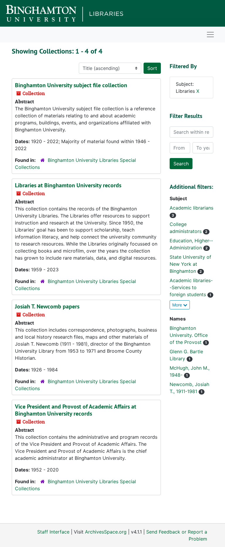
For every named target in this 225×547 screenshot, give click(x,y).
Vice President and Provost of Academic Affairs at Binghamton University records (75, 410)
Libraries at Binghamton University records (68, 185)
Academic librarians (191, 208)
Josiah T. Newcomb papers (47, 306)
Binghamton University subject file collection (71, 85)
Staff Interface (53, 532)
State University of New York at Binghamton (190, 264)
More (177, 304)
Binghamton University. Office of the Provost (189, 335)
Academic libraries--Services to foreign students (191, 287)
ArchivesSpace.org (106, 532)
